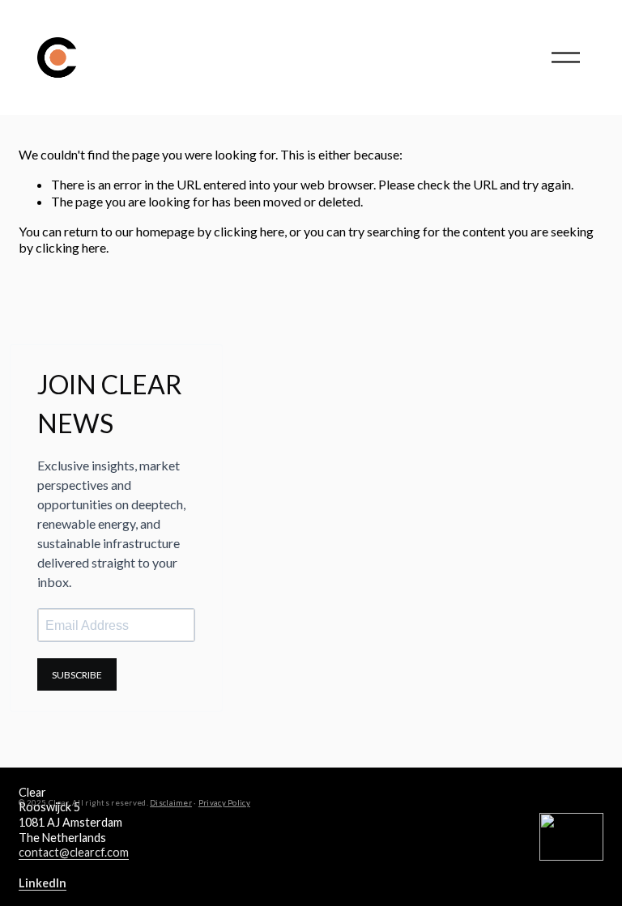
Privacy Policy (224, 802)
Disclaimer (171, 802)
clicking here (249, 231)
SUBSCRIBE (77, 675)
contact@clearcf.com (74, 852)
